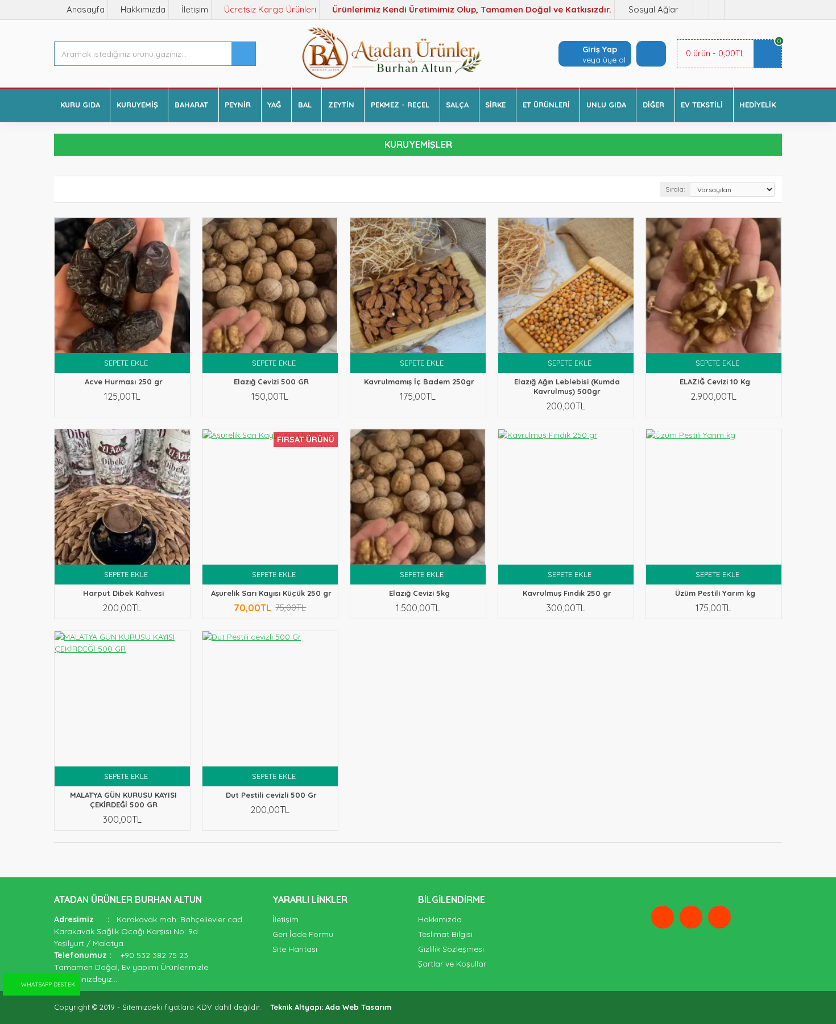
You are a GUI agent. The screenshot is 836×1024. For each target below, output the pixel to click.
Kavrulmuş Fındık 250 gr (567, 593)
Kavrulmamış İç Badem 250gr (419, 381)
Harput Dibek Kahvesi (123, 593)
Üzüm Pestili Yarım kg (715, 593)
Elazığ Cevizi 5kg (419, 593)
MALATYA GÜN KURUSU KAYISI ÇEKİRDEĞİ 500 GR (123, 799)
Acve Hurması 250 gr (124, 381)
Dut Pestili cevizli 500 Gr (271, 794)
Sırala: (675, 189)
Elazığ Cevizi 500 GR (271, 381)
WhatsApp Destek (48, 984)
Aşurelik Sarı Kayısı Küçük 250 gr (271, 593)
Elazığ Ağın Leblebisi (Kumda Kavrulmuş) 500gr (567, 386)
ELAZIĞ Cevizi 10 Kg (715, 381)
